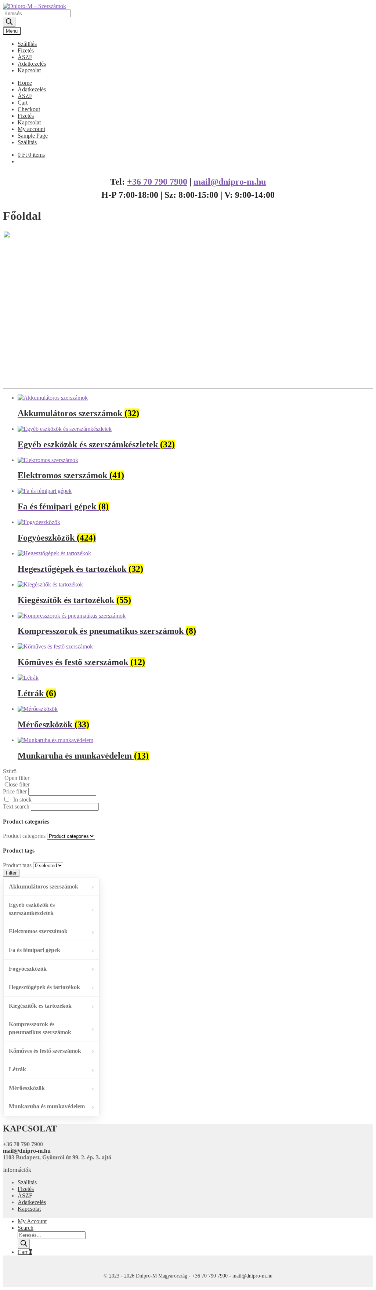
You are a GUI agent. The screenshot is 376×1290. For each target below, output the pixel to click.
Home (25, 83)
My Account (32, 1221)
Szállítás (27, 44)
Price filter (15, 791)
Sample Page (33, 135)
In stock (22, 799)
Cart (23, 102)
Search (25, 1228)
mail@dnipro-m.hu (230, 181)
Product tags (17, 865)
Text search (16, 806)
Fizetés (26, 50)
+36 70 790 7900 (157, 181)
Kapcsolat (29, 70)
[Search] (9, 22)
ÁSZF (25, 57)
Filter (11, 873)
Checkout (29, 109)
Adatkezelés (32, 64)
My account (31, 129)
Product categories (24, 836)
